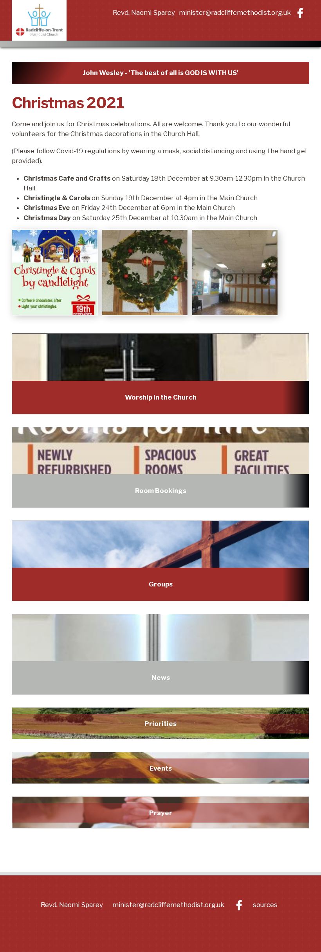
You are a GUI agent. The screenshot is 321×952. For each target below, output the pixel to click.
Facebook (300, 13)
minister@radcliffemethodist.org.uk (235, 12)
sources (265, 905)
